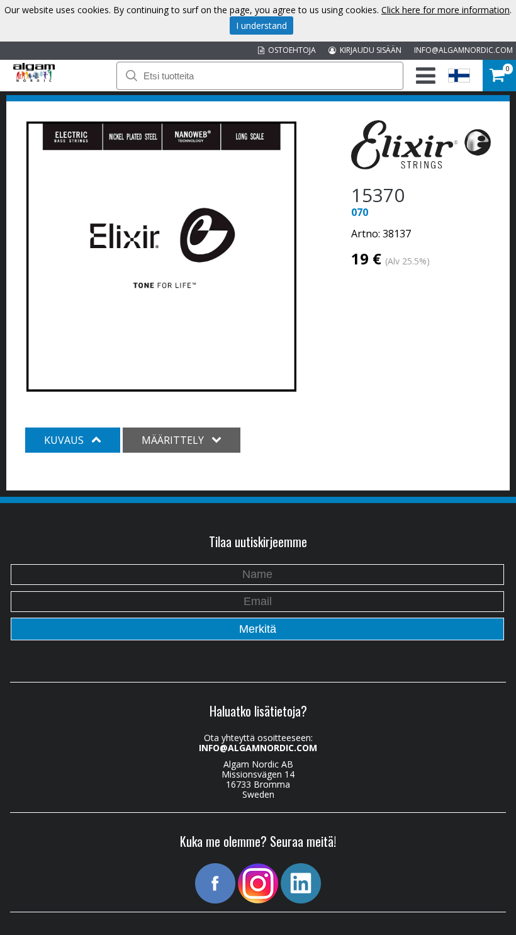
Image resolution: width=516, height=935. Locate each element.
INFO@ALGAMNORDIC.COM (463, 50)
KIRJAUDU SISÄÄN (368, 50)
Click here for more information (445, 10)
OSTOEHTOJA (290, 50)
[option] (161, 256)
